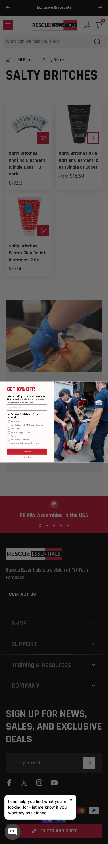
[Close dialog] (105, 383)
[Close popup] (71, 800)
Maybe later (27, 457)
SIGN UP (27, 451)
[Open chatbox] (13, 832)
